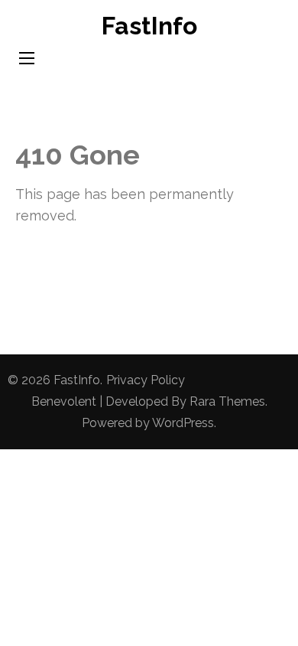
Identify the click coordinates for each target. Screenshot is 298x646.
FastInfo (149, 25)
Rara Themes (227, 401)
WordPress (183, 423)
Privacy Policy (145, 380)
